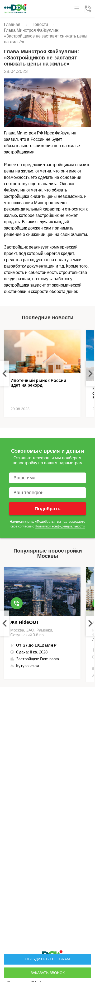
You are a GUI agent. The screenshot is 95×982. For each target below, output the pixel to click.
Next (90, 373)
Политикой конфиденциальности (60, 526)
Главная (12, 24)
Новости (39, 24)
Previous (4, 373)
